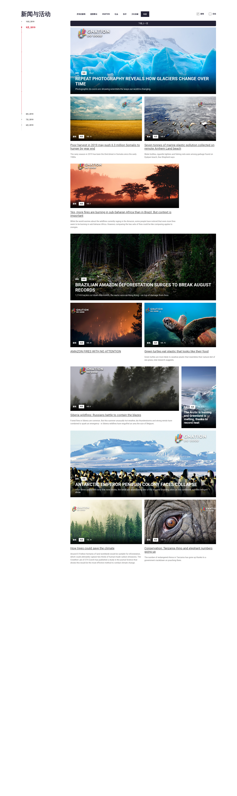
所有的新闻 (81, 14)
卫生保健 (134, 14)
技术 (125, 14)
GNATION (106, 14)
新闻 (202, 14)
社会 (116, 14)
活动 (214, 14)
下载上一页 (143, 23)
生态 (145, 14)
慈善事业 (93, 14)
